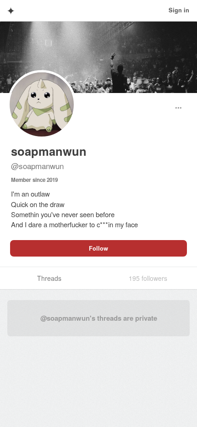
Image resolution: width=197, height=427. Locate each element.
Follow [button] (98, 248)
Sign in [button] (179, 10)
